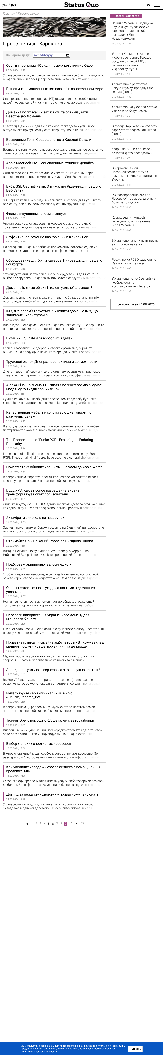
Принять (135, 1048)
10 (70, 824)
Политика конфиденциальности (39, 1051)
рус (13, 5)
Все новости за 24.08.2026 (135, 304)
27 (82, 824)
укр (5, 5)
